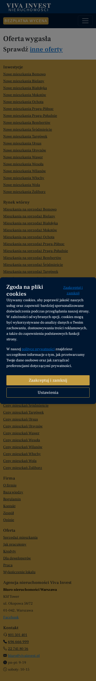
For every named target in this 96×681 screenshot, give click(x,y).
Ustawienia (48, 392)
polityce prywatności (38, 349)
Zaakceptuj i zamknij (73, 290)
